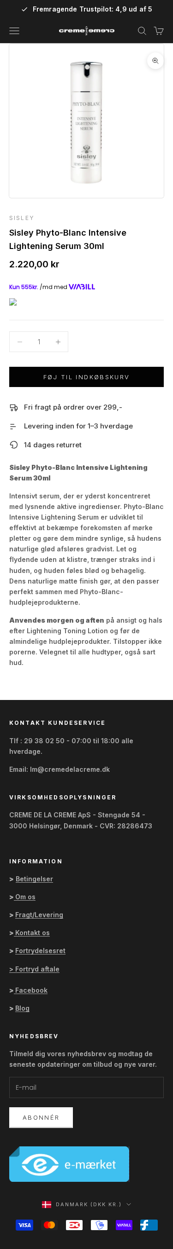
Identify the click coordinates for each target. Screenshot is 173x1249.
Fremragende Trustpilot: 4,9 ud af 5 (93, 9)
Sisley (21, 217)
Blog (22, 1008)
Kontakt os (32, 933)
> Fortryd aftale (34, 969)
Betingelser (34, 879)
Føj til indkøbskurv (86, 377)
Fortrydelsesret (40, 950)
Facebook (31, 990)
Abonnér (41, 1117)
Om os (25, 897)
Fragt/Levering (39, 915)
